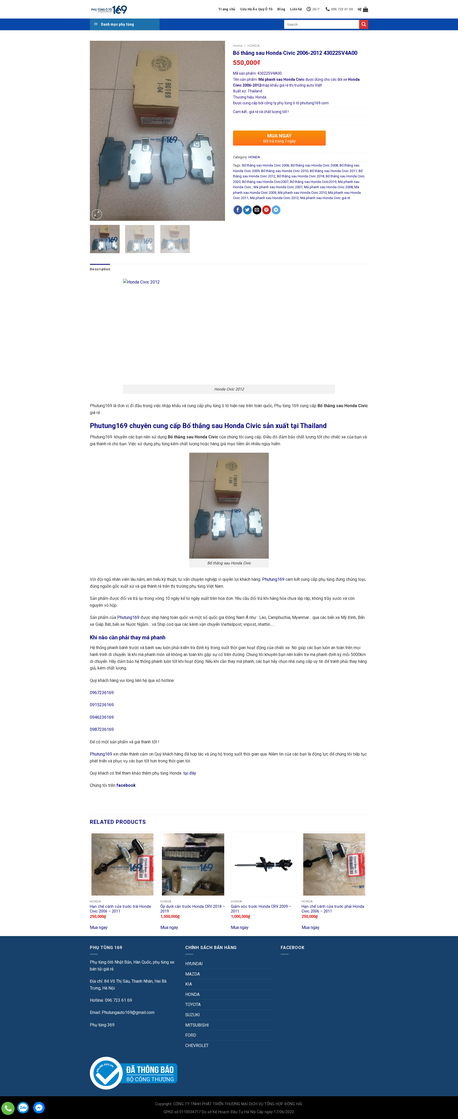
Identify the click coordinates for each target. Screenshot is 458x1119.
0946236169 (102, 717)
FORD (190, 1035)
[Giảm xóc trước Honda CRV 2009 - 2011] (263, 864)
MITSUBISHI (197, 1025)
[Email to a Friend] (257, 209)
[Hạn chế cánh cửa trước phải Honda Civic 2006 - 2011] (334, 864)
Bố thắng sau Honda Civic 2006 (265, 165)
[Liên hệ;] (8, 1108)
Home (237, 45)
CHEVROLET (197, 1045)
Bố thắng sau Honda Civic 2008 (314, 165)
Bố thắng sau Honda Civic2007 (265, 182)
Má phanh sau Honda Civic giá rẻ (325, 198)
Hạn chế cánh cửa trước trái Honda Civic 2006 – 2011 (120, 909)
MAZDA (192, 974)
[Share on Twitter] (247, 209)
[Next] (216, 131)
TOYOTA (193, 1004)
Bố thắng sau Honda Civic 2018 (300, 176)
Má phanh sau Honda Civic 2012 (274, 198)
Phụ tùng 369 (102, 1024)
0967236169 (102, 692)
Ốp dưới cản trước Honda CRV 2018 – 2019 (192, 909)
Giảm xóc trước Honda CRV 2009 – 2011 (261, 909)
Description (100, 269)
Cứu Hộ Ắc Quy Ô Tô (256, 9)
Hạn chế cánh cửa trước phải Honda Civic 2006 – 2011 (333, 909)
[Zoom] (97, 214)
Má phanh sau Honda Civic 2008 (328, 187)
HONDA (254, 45)
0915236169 (102, 704)
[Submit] (363, 24)
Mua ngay (99, 927)
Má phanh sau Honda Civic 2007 (278, 187)
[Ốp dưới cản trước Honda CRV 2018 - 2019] (193, 864)
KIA (188, 984)
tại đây (189, 773)
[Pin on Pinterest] (266, 209)
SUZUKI (192, 1014)
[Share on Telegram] (276, 209)
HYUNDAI (194, 963)
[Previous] (99, 131)
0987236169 (102, 729)
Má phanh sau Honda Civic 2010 (302, 193)
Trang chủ (226, 9)
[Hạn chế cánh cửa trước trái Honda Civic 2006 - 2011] (122, 864)
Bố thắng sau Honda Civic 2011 (333, 171)
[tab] (100, 269)
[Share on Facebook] (238, 209)
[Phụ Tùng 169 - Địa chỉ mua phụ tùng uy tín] (109, 9)
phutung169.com (314, 103)
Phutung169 (273, 579)
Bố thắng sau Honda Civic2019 (313, 182)
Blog (281, 9)
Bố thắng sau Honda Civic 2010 (284, 171)
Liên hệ (296, 9)
